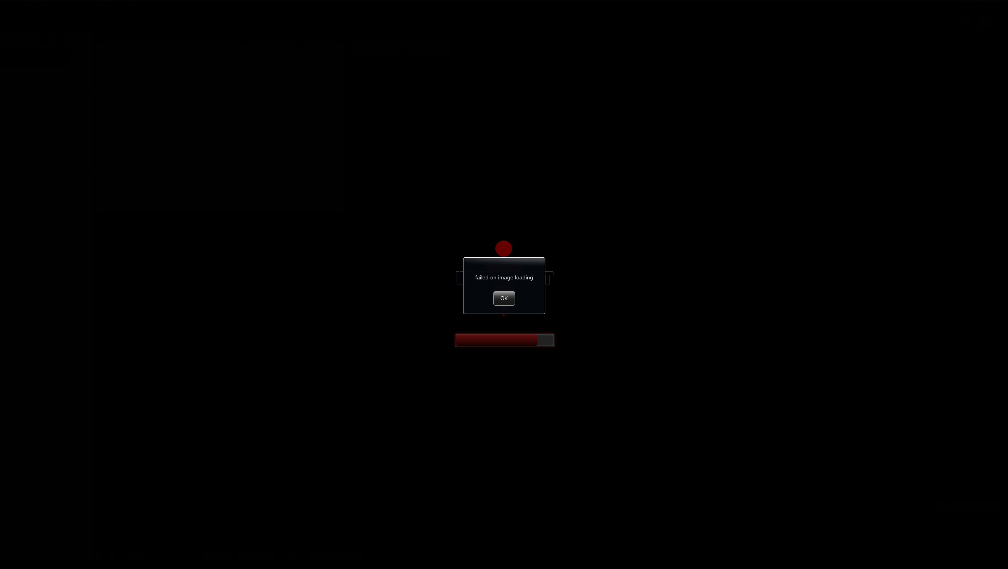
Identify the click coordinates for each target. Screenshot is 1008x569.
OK (504, 298)
